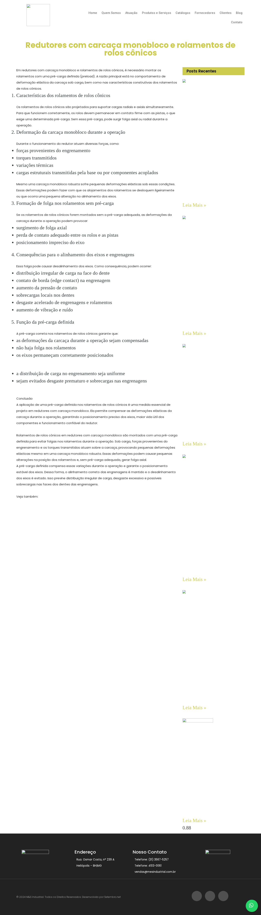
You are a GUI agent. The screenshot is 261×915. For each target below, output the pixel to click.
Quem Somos (111, 13)
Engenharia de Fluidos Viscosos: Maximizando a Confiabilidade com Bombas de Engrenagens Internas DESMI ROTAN (212, 808)
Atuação (131, 13)
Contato (236, 22)
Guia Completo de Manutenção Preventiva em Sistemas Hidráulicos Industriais (209, 433)
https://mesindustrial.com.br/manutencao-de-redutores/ (61, 502)
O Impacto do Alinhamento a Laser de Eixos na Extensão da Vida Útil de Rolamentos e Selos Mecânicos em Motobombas (210, 695)
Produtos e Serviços (156, 13)
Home (92, 13)
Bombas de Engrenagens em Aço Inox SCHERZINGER (210, 195)
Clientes (225, 13)
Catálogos (183, 13)
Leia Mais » (194, 205)
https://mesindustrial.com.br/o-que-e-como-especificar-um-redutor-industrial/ (78, 509)
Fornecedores (205, 13)
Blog (239, 13)
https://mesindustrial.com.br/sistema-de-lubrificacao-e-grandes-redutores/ (75, 515)
